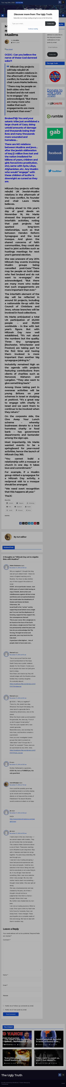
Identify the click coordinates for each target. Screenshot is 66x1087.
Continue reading (33, 29)
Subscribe (50, 23)
